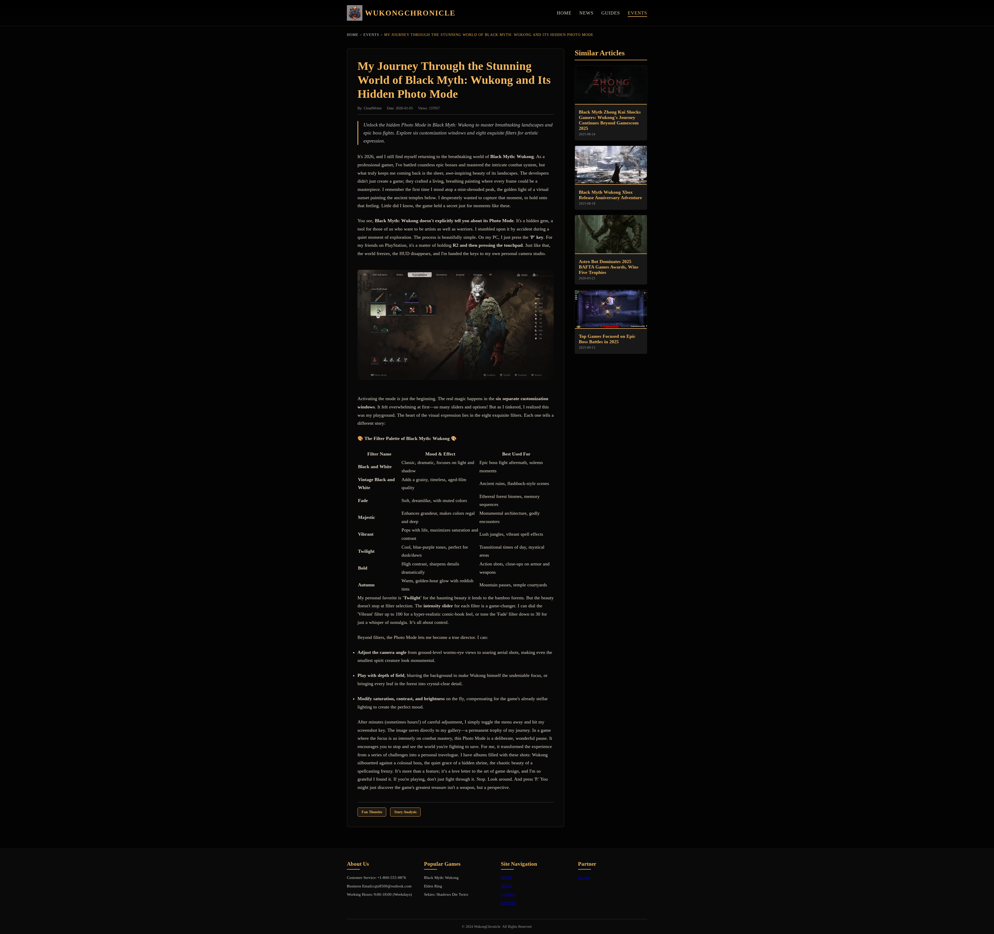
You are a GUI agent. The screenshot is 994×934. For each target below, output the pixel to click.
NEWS (586, 13)
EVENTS (637, 13)
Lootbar (584, 877)
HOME (564, 13)
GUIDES (610, 13)
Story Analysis (405, 812)
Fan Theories (372, 812)
